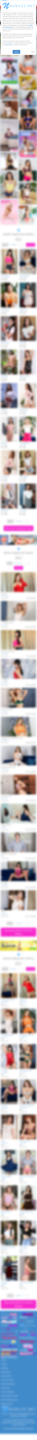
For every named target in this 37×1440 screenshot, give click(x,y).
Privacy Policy (8, 44)
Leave (33, 52)
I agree (16, 52)
